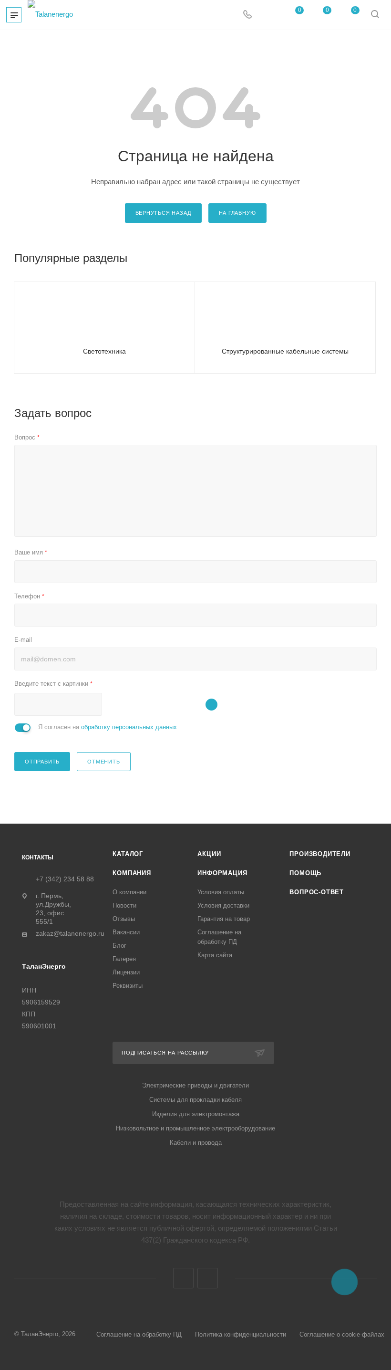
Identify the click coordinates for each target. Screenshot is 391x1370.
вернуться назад (163, 213)
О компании (129, 892)
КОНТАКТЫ (37, 857)
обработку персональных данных (129, 727)
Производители (319, 854)
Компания (132, 873)
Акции (209, 854)
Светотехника (104, 351)
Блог (119, 945)
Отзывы (124, 918)
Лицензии (126, 972)
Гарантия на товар (223, 918)
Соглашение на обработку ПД (139, 1334)
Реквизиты (128, 985)
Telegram (183, 1278)
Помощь (305, 873)
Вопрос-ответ (316, 892)
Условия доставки (223, 905)
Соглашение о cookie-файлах (341, 1334)
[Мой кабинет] (268, 15)
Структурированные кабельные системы (285, 351)
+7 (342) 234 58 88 (65, 879)
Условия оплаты (220, 892)
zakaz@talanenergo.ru (70, 933)
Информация (222, 873)
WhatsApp (207, 1278)
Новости (124, 905)
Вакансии (126, 932)
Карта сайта (214, 955)
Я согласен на (107, 727)
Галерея (124, 958)
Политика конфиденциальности (240, 1334)
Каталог (128, 854)
